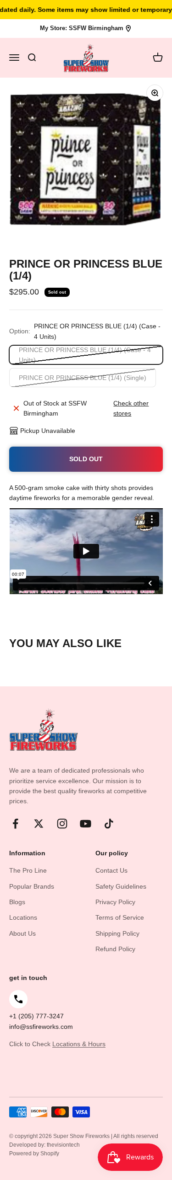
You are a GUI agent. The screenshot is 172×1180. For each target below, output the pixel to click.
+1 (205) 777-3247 (36, 1016)
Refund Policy (115, 949)
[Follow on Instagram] (62, 823)
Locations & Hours (78, 1044)
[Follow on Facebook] (15, 823)
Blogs (17, 902)
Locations (23, 917)
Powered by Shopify (34, 1153)
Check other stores (131, 408)
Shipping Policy (117, 933)
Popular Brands (31, 886)
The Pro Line (28, 870)
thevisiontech (63, 1145)
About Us (22, 933)
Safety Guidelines (120, 886)
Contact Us (111, 870)
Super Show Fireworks (82, 1136)
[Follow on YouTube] (85, 823)
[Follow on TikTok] (109, 823)
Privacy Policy (115, 902)
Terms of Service (119, 917)
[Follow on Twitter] (39, 823)
